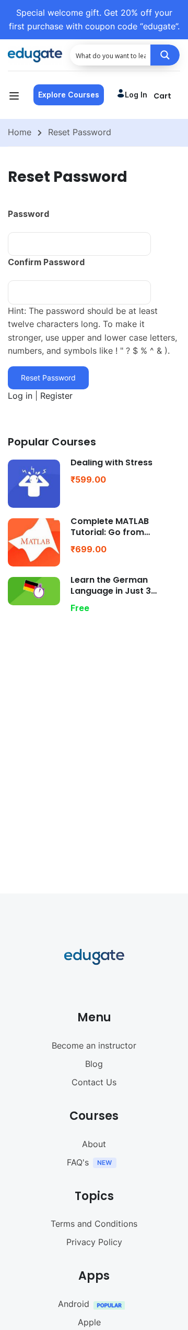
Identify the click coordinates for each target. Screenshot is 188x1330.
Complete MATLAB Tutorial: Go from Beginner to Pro (109, 532)
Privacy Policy (94, 1242)
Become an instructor (94, 1045)
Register (56, 395)
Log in (136, 94)
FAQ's (78, 1162)
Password (28, 214)
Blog (94, 1064)
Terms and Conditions (94, 1223)
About (94, 1144)
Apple (89, 1322)
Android (73, 1304)
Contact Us (94, 1082)
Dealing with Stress (111, 462)
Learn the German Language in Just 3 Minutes (110, 591)
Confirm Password (46, 262)
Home (19, 132)
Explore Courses (68, 94)
